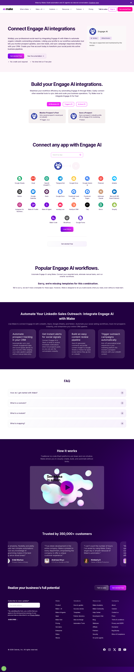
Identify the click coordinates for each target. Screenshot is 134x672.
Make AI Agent (46, 209)
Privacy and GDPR (118, 623)
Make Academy (98, 605)
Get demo (59, 627)
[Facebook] (104, 649)
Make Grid (59, 619)
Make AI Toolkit (33, 209)
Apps (57, 616)
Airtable (114, 183)
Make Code (53, 222)
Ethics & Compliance (118, 634)
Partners (95, 630)
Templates (77, 612)
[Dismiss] (131, 3)
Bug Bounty (115, 630)
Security (95, 634)
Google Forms (80, 222)
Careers (114, 609)
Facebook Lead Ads (74, 197)
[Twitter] (114, 649)
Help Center (97, 612)
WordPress (67, 222)
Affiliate (95, 627)
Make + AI (59, 609)
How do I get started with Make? (24, 393)
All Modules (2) (54, 104)
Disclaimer (115, 627)
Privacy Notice (35, 615)
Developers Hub (98, 616)
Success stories (79, 609)
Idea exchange (78, 619)
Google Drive (73, 183)
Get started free (125, 9)
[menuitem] (25, 9)
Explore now (94, 3)
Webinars (96, 623)
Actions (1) (81, 104)
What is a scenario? (18, 403)
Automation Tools (79, 623)
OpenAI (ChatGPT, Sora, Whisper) (47, 185)
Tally (87, 209)
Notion (20, 196)
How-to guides (78, 605)
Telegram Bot (60, 183)
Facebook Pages (87, 197)
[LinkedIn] (119, 649)
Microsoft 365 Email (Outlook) (114, 197)
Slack (46, 196)
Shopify (114, 209)
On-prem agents (98, 638)
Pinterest (101, 183)
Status (57, 634)
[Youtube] (124, 649)
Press (113, 616)
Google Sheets (20, 183)
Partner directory (79, 616)
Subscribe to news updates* (18, 601)
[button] (94, 38)
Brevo (101, 209)
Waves (58, 638)
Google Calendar (33, 197)
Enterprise (59, 630)
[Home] (8, 9)
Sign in (112, 9)
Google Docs (60, 196)
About (114, 605)
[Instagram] (109, 649)
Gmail (33, 183)
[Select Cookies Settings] (3, 668)
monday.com (60, 209)
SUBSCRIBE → (13, 619)
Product (58, 605)
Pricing (91, 9)
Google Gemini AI (87, 184)
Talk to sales (103, 9)
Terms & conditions (118, 619)
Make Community (98, 609)
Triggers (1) (68, 104)
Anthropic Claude (101, 197)
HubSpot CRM (73, 209)
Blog (94, 619)
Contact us (115, 612)
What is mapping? (17, 423)
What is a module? (17, 413)
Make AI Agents (61, 612)
